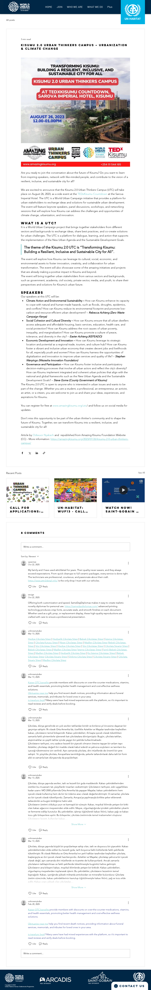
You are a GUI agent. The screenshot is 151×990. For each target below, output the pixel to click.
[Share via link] (44, 453)
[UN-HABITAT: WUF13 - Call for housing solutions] (75, 490)
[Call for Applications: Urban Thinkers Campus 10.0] (27, 490)
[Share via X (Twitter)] (29, 453)
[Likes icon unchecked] (30, 586)
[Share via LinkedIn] (36, 453)
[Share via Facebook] (22, 453)
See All (141, 472)
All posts (10, 20)
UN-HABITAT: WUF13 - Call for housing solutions (72, 509)
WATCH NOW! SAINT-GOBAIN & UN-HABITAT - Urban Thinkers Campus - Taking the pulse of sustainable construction (123, 509)
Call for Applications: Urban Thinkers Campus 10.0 (27, 509)
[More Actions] (128, 563)
